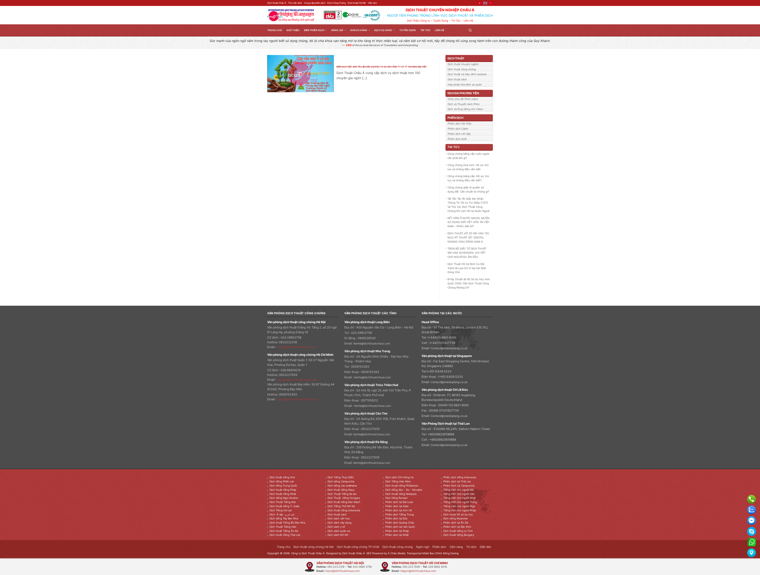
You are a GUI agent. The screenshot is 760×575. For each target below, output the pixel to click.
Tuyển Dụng (440, 20)
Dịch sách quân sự (339, 530)
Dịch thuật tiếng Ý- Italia (284, 506)
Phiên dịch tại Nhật (397, 534)
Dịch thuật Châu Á (276, 2)
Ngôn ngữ (422, 546)
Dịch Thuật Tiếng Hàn (283, 526)
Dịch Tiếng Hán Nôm (398, 481)
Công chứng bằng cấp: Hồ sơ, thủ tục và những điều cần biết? (468, 178)
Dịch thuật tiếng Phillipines (401, 485)
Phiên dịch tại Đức (396, 518)
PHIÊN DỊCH (455, 117)
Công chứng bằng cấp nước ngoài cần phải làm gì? (468, 155)
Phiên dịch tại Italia (396, 506)
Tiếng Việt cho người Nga (459, 506)
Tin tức (425, 30)
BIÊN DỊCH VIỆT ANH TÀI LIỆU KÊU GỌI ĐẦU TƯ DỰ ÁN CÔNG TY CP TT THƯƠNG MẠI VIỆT (381, 66)
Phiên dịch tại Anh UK (398, 510)
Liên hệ (439, 30)
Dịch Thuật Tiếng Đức (283, 502)
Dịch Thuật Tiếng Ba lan (342, 493)
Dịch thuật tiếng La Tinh (458, 530)
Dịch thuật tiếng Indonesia (344, 510)
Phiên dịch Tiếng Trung (399, 514)
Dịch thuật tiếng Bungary (458, 534)
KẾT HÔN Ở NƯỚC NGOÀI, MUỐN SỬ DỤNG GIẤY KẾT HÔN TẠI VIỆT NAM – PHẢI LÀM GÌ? (468, 222)
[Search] (470, 30)
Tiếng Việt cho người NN (458, 489)
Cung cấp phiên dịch (314, 2)
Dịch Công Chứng (336, 2)
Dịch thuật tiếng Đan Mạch (344, 502)
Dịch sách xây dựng (340, 522)
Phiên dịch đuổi (457, 138)
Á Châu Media (396, 553)
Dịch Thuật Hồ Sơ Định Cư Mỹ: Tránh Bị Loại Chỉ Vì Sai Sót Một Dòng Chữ (466, 268)
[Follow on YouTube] (490, 30)
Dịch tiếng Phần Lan (282, 481)
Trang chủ (274, 30)
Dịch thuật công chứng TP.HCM (358, 546)
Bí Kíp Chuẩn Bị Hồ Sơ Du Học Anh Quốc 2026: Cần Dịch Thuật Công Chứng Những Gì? (468, 283)
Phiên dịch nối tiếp (459, 133)
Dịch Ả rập (277, 514)
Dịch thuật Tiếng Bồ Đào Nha (287, 522)
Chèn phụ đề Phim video (463, 99)
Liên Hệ (468, 20)
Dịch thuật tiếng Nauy (341, 489)
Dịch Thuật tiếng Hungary (344, 497)
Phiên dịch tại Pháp (397, 530)
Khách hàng (358, 30)
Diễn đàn (485, 546)
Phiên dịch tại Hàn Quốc (400, 526)
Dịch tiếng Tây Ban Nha (284, 518)
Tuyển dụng (407, 30)
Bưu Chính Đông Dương (444, 553)
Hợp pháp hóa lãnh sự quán (465, 84)
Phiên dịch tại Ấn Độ (455, 522)
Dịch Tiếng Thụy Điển (341, 477)
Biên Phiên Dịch (314, 30)
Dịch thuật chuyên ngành (463, 64)
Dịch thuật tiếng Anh (282, 477)
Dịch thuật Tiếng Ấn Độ (284, 530)
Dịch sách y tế (336, 526)
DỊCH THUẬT (455, 58)
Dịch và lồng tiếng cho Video (465, 109)
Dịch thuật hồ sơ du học (458, 514)
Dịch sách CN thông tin (399, 477)
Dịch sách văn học (339, 518)
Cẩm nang (456, 546)
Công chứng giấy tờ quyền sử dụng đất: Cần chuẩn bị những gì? (468, 189)
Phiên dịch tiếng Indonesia (459, 477)
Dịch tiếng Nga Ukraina (284, 497)
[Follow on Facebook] (476, 30)
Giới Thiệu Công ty (418, 20)
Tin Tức (455, 20)
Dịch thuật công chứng (462, 69)
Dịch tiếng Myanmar (455, 518)
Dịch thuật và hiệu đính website (467, 74)
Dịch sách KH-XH (338, 534)
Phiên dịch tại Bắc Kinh (457, 526)
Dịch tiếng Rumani (396, 497)
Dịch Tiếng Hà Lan (281, 510)
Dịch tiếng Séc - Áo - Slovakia (403, 489)
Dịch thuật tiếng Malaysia (400, 493)
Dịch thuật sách (457, 79)
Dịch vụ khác (383, 30)
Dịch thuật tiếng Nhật (283, 493)
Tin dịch (471, 546)
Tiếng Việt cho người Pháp (459, 510)
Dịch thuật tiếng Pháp (283, 489)
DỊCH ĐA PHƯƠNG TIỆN (463, 93)
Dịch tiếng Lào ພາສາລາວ (342, 485)
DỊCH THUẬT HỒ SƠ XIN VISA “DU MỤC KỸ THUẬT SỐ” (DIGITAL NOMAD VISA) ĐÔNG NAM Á (468, 237)
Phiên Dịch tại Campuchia (458, 485)
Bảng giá (337, 30)
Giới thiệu (292, 30)
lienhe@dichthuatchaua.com (371, 343)
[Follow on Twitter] (481, 30)
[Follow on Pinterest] (486, 30)
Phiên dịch (439, 546)
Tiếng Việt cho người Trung (460, 502)
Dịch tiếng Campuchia (341, 481)
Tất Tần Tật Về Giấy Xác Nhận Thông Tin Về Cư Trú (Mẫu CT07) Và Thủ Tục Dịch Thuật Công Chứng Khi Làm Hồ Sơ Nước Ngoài (468, 205)
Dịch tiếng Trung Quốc (283, 485)
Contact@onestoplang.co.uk (449, 348)
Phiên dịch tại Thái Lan (457, 481)
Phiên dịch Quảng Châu (399, 522)
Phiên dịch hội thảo (459, 123)
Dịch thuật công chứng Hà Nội (313, 546)
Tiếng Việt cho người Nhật (459, 497)
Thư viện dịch (295, 2)
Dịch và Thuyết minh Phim (464, 104)
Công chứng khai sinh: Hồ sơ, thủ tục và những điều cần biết (468, 167)
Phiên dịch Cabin (458, 128)
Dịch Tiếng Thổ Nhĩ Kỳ (341, 506)
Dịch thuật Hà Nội (357, 2)
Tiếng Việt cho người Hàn (459, 493)
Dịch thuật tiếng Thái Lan (285, 534)
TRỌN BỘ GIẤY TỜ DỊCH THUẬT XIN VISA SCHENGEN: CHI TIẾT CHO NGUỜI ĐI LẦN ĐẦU (466, 252)
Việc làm (372, 2)
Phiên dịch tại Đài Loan (399, 502)
